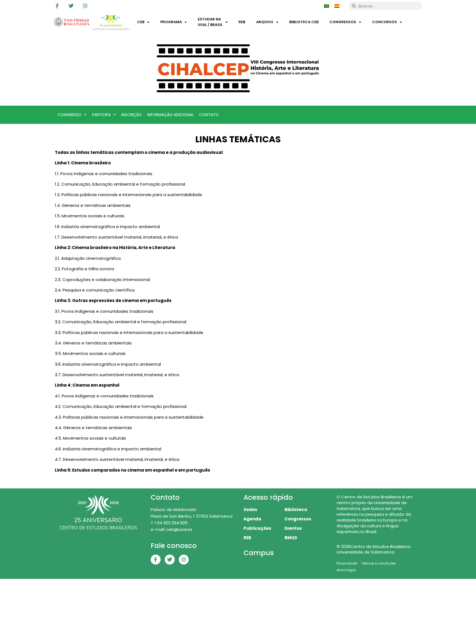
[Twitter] (71, 6)
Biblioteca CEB (303, 22)
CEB (140, 22)
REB (242, 22)
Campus (259, 553)
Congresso (69, 114)
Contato (209, 114)
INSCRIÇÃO (131, 114)
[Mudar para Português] (326, 5)
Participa (101, 114)
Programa (171, 22)
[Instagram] (85, 6)
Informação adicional (170, 114)
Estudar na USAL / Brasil (210, 22)
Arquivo (264, 22)
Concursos (384, 22)
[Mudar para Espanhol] (337, 5)
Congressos (342, 22)
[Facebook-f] (57, 6)
